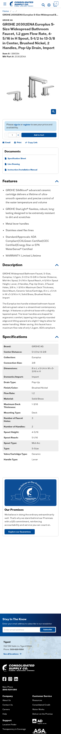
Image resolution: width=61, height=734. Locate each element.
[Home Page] (21, 4)
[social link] (4, 679)
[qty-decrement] (6, 135)
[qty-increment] (18, 135)
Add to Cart (39, 135)
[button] (43, 5)
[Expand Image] (53, 111)
